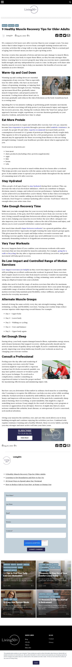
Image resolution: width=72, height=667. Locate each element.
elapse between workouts (31, 228)
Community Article (10, 570)
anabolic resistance (59, 127)
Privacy (51, 642)
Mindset (19, 564)
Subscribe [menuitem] (28, 648)
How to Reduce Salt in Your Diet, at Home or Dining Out (28, 484)
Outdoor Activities (10, 567)
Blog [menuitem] (26, 639)
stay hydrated (35, 186)
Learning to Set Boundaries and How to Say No (25, 478)
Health (4, 25)
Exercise (11, 25)
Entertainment (44, 567)
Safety (20, 567)
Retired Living (55, 567)
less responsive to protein (19, 127)
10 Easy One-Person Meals (16, 602)
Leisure (55, 564)
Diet (17, 25)
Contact (51, 639)
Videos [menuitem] (27, 645)
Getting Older (44, 570)
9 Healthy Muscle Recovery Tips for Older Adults (25, 474)
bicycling (12, 253)
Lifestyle (7, 564)
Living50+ (9, 36)
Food (15, 599)
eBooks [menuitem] (27, 642)
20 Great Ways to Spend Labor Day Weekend (24, 481)
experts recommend (37, 130)
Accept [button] (36, 662)
